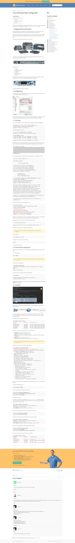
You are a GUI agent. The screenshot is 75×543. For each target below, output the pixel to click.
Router (16, 475)
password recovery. (18, 260)
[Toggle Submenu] (47, 20)
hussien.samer (19, 506)
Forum (33, 5)
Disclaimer (49, 541)
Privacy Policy (54, 541)
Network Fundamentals (21, 10)
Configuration (16, 19)
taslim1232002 (19, 482)
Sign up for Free (17, 462)
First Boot (16, 20)
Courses (28, 5)
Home (17, 10)
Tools (41, 5)
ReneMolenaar (19, 495)
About (45, 5)
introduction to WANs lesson (32, 399)
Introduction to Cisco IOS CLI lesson (33, 26)
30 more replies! (16, 537)
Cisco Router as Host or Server (57, 470)
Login (50, 5)
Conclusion (15, 23)
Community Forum (37, 537)
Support (37, 5)
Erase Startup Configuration (18, 21)
